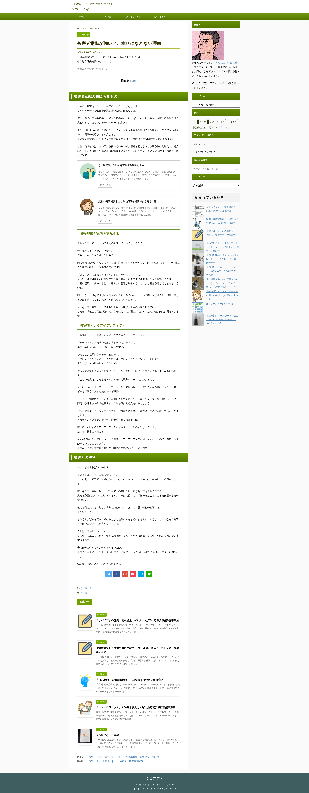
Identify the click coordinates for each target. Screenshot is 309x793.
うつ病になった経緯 (107, 735)
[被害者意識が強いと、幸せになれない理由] (141, 574)
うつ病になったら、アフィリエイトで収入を (154, 784)
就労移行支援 (199, 127)
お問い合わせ (200, 144)
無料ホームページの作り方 (219, 303)
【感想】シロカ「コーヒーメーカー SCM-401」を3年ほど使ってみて (222, 271)
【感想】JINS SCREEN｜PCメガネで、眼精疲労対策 (115, 761)
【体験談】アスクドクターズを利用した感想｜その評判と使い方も (222, 295)
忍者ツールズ (215, 127)
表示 (133, 80)
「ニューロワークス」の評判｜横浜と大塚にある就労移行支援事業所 (136, 707)
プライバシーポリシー (204, 151)
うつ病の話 (85, 588)
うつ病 (108, 16)
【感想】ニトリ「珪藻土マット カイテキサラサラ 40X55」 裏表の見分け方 (222, 247)
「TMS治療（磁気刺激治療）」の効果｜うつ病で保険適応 (129, 679)
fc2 (194, 121)
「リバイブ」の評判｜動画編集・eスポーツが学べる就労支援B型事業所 (137, 620)
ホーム (82, 16)
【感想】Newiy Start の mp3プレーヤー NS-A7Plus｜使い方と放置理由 (222, 259)
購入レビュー (159, 16)
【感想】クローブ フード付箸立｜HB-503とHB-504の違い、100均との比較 (222, 319)
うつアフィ (80, 9)
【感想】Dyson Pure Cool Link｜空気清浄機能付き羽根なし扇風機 (122, 757)
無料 (227, 127)
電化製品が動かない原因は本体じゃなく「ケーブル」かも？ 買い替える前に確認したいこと (222, 283)
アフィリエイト (133, 16)
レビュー (232, 121)
